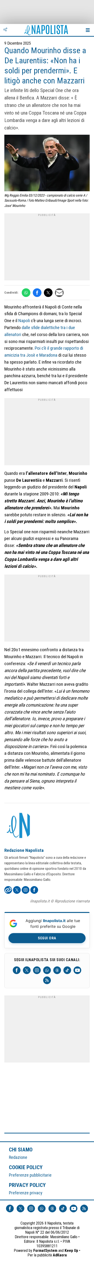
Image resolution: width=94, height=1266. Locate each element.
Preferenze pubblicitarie (30, 1175)
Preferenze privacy (25, 1192)
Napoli (24, 320)
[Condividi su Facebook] (37, 292)
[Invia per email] (59, 292)
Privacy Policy (27, 1185)
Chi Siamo (21, 1149)
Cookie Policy (26, 1167)
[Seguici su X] (27, 970)
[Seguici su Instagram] (37, 970)
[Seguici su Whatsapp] (47, 970)
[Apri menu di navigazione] (87, 30)
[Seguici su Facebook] (16, 970)
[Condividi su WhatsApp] (26, 292)
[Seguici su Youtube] (77, 970)
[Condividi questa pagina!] (5, 30)
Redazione (18, 1157)
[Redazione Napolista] (18, 826)
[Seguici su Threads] (57, 970)
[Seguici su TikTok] (67, 970)
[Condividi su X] (48, 292)
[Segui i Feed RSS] (47, 980)
